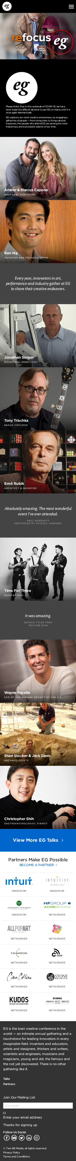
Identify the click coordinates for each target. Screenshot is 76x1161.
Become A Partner (37, 865)
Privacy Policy (11, 1152)
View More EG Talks (36, 840)
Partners (9, 1084)
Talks (6, 1078)
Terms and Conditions (16, 1156)
